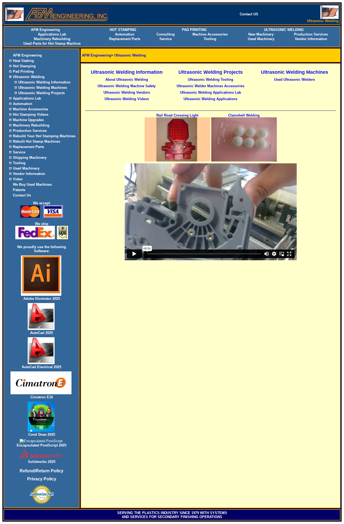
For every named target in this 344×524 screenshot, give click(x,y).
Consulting (165, 34)
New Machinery (261, 34)
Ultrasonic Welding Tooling (210, 80)
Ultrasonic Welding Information (44, 82)
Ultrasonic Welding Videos (127, 99)
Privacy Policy (41, 479)
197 (194, 513)
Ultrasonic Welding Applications (210, 99)
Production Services (311, 34)
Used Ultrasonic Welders (294, 80)
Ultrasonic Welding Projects (41, 93)
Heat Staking (23, 61)
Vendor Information (311, 39)
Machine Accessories (210, 34)
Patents (19, 190)
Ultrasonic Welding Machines (42, 88)
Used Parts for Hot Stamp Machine (52, 43)
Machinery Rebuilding (52, 39)
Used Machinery (261, 39)
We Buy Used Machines (32, 184)
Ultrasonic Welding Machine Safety (127, 86)
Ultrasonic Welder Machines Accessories (210, 86)
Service (165, 39)
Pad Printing (23, 71)
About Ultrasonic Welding (126, 80)
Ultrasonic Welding (29, 77)
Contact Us (22, 195)
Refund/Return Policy (41, 471)
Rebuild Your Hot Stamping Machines (44, 136)
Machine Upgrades (28, 120)
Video (18, 179)
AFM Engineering (27, 55)
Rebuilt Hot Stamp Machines (36, 141)
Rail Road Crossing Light (177, 115)
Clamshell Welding (244, 115)
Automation (124, 34)
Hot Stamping (24, 66)
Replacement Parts (124, 39)
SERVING (125, 513)
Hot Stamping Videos (30, 114)
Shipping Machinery (29, 158)
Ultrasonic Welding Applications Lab (210, 92)
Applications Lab (52, 34)
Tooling (210, 39)
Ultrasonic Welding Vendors (126, 92)
